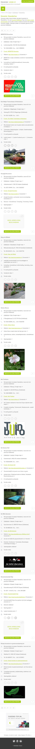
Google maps (17, 41)
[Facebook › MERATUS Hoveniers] (8, 76)
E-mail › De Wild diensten (10, 531)
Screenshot (23, 54)
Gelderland (6, 41)
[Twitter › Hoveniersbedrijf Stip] (5, 617)
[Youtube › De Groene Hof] (15, 485)
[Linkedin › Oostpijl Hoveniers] (12, 211)
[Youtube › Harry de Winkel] (15, 279)
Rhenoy (12, 386)
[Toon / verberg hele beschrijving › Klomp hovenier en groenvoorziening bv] (19, 667)
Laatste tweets (8, 137)
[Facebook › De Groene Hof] (8, 485)
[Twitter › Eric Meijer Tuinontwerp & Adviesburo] (5, 145)
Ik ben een (27, 1)
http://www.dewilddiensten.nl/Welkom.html (18, 534)
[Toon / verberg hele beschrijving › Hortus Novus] (19, 331)
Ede (11, 41)
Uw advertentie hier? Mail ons (17, 729)
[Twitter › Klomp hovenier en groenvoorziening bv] (5, 682)
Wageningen (13, 109)
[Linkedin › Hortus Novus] (12, 345)
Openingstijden (8, 204)
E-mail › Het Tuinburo (9, 396)
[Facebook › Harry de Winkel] (8, 279)
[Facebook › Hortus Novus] (8, 345)
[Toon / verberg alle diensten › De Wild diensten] (19, 543)
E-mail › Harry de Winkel (10, 254)
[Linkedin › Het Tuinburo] (12, 418)
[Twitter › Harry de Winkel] (5, 279)
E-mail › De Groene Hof (9, 465)
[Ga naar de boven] (32, 96)
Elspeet (12, 584)
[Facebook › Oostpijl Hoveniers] (8, 211)
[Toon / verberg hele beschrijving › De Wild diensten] (19, 539)
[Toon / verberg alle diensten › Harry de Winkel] (19, 266)
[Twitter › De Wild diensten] (5, 553)
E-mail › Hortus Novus (9, 325)
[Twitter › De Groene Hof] (5, 485)
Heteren (12, 521)
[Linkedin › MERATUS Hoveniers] (12, 76)
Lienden (12, 455)
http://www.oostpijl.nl (13, 194)
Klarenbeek (13, 244)
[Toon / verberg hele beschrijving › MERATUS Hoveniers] (19, 58)
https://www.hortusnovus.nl (15, 328)
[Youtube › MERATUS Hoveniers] (15, 76)
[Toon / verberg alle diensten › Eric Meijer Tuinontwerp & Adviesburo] (19, 130)
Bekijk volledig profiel (12, 95)
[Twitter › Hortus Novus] (5, 345)
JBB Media (16, 745)
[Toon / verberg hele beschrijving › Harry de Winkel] (19, 261)
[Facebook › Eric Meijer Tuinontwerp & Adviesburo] (8, 145)
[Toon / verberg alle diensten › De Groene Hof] (19, 475)
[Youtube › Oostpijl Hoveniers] (15, 211)
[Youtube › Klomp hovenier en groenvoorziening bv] (15, 682)
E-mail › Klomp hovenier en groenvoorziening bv (15, 660)
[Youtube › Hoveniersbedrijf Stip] (15, 617)
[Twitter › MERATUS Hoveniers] (5, 76)
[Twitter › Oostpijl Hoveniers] (5, 211)
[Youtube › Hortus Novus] (15, 345)
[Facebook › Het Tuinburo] (8, 418)
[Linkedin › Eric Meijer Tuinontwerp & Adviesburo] (12, 145)
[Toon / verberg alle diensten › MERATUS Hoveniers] (19, 63)
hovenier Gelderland (17, 20)
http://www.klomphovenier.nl (15, 663)
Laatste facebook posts (19, 137)
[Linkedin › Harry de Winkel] (12, 279)
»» (13, 30)
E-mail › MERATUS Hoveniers (11, 51)
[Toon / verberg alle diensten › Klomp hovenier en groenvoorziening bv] (19, 672)
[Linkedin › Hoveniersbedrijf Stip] (12, 617)
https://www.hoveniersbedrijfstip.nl (16, 597)
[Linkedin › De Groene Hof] (12, 485)
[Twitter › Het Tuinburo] (5, 418)
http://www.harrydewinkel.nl (15, 257)
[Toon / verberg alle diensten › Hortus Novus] (19, 335)
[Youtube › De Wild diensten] (15, 553)
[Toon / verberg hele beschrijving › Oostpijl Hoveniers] (19, 198)
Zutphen (12, 181)
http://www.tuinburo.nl (13, 399)
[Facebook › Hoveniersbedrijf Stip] (8, 617)
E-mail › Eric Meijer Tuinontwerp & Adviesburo (15, 118)
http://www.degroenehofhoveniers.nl (17, 468)
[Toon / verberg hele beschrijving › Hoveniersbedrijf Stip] (19, 601)
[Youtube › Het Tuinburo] (15, 418)
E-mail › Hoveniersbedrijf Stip (11, 594)
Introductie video (8, 70)
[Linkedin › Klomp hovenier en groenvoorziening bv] (12, 682)
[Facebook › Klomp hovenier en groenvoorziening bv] (8, 682)
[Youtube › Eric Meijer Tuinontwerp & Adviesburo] (15, 145)
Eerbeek (12, 651)
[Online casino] (17, 713)
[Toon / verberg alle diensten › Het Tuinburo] (19, 408)
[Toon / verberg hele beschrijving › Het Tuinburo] (19, 403)
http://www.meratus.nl (13, 54)
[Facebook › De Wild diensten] (8, 553)
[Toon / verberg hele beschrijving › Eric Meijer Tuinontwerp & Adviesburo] (19, 125)
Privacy (20, 745)
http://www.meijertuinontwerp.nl (16, 122)
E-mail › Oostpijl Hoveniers (10, 190)
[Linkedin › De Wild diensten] (12, 553)
